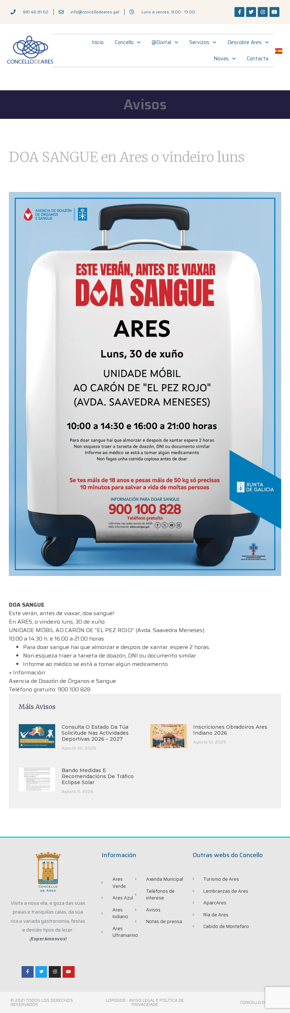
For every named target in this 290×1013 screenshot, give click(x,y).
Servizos (199, 42)
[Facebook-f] (239, 12)
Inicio (98, 42)
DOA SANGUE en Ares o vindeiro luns (127, 157)
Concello (124, 42)
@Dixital (161, 42)
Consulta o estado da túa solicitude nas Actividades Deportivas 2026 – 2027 (95, 733)
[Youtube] (274, 12)
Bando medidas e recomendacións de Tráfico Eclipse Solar (98, 776)
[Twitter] (251, 12)
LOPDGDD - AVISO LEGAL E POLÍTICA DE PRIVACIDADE (145, 1002)
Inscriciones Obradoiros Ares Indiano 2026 (230, 730)
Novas (221, 58)
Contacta (257, 58)
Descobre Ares (244, 42)
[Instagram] (263, 12)
